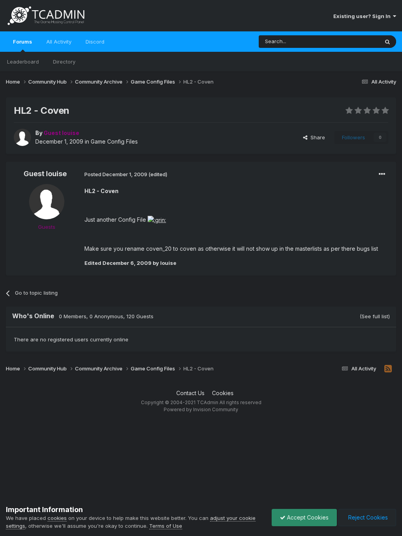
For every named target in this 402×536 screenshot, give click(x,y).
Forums (22, 41)
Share (316, 137)
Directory (64, 61)
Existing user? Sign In (363, 16)
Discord (95, 41)
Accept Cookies (307, 517)
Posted (115, 174)
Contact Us (190, 393)
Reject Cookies (367, 517)
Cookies (223, 393)
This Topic (356, 41)
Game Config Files (114, 141)
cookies (57, 518)
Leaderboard (23, 61)
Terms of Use (165, 526)
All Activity (58, 41)
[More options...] (382, 174)
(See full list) (375, 316)
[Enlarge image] (157, 219)
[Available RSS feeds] (388, 368)
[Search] (387, 41)
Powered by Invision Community (201, 409)
